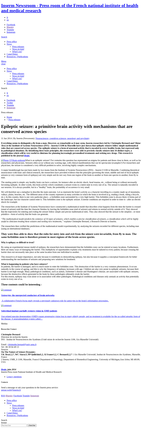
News (9, 44)
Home (9, 117)
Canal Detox (12, 54)
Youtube (10, 29)
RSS (3, 396)
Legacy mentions (14, 377)
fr (7, 17)
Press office (12, 41)
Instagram (11, 32)
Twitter (10, 103)
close (3, 64)
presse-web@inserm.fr (11, 390)
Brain (3, 369)
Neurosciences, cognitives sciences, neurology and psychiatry (62, 138)
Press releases (18, 46)
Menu (3, 61)
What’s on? (17, 51)
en (8, 20)
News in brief (18, 49)
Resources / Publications (17, 56)
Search (4, 37)
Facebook (11, 24)
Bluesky (10, 27)
